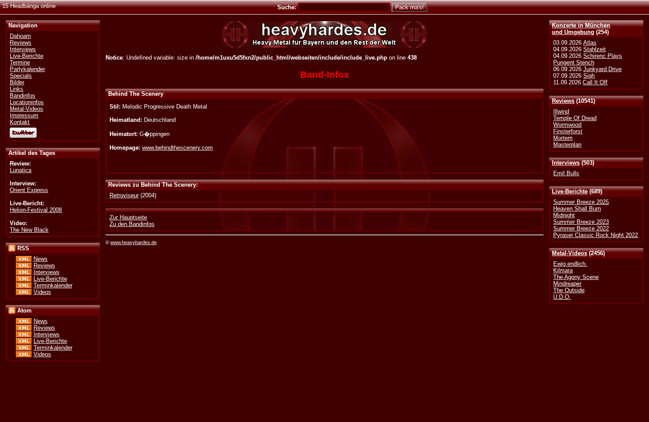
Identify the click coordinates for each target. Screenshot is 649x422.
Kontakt (20, 122)
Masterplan (567, 144)
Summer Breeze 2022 (581, 228)
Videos (42, 292)
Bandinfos (22, 95)
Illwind (561, 111)
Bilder (17, 82)
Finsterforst (567, 131)
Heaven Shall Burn (577, 208)
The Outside (569, 290)
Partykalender (27, 69)
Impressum (24, 115)
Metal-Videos (569, 253)
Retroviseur (124, 195)
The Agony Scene (576, 277)
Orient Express (29, 190)
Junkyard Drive (602, 69)
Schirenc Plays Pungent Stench (587, 59)
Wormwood (567, 124)
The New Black (29, 229)
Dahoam (20, 36)
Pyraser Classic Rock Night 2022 (595, 235)
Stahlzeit (594, 49)
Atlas (589, 42)
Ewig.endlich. (570, 263)
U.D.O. (562, 297)
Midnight (564, 215)
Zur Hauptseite (128, 217)
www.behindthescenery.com (177, 147)
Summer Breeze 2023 (581, 222)
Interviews (566, 162)
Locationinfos (27, 102)
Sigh (589, 75)
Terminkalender (53, 285)
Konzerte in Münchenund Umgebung (581, 28)
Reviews (563, 101)
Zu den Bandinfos (132, 224)
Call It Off (595, 82)
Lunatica (20, 170)
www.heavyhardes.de (133, 242)
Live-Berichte (570, 191)
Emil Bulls (566, 173)
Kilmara (563, 270)
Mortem (563, 138)
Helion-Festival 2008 (36, 210)
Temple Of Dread (574, 118)
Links (16, 89)
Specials (21, 75)
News (41, 259)
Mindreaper (567, 283)
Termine (20, 62)
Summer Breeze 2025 (581, 202)
